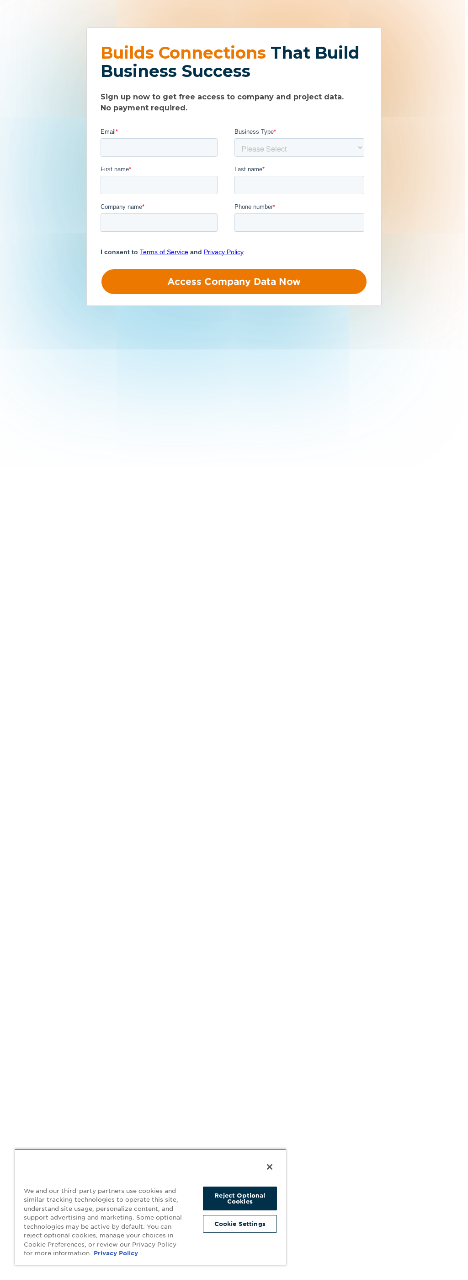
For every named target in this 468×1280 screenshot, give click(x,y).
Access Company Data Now (234, 281)
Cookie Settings (240, 1223)
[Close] (270, 1167)
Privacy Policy (116, 1253)
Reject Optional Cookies (239, 1198)
